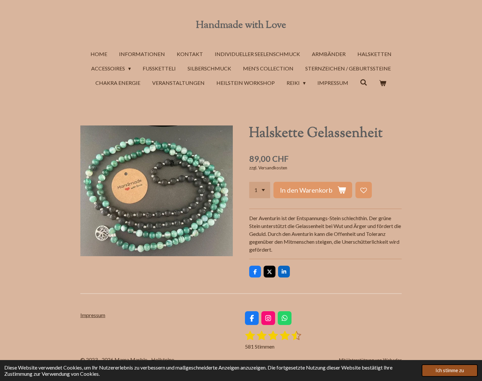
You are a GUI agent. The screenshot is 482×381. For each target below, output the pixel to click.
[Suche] (364, 82)
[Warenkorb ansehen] (383, 82)
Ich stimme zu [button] (449, 370)
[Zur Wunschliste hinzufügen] (363, 190)
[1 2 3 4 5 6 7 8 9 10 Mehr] (259, 190)
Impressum (92, 315)
